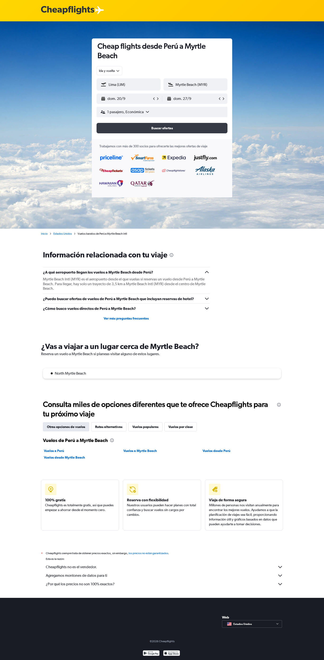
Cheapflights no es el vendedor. (71, 567)
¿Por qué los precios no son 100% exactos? (80, 584)
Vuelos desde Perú (216, 451)
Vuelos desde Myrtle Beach (64, 457)
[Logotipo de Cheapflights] (67, 10)
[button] (126, 99)
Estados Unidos (62, 233)
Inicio (44, 233)
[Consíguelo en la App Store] (171, 653)
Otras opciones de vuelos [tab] (66, 427)
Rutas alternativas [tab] (108, 427)
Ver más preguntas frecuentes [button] (126, 318)
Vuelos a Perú (54, 451)
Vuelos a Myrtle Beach (140, 451)
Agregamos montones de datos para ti (76, 575)
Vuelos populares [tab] (145, 427)
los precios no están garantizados (148, 553)
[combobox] (109, 70)
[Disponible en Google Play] (151, 653)
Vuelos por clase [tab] (180, 427)
